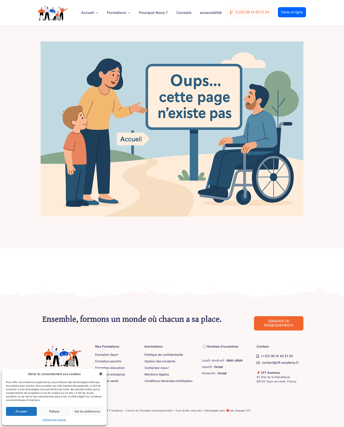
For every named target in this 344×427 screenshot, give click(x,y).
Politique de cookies (54, 419)
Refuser (54, 411)
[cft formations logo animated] (52, 6)
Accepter (21, 411)
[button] (101, 374)
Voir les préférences (87, 411)
